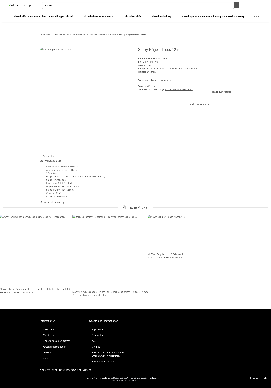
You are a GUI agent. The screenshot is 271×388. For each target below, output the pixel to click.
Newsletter (48, 352)
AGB (94, 340)
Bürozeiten (48, 329)
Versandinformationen (54, 346)
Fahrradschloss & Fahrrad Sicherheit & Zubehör (175, 68)
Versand (87, 369)
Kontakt (46, 358)
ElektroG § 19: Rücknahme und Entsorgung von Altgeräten (108, 354)
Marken (258, 16)
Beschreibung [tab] (50, 156)
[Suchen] (236, 5)
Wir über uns (49, 335)
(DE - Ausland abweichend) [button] (179, 89)
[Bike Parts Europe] (20, 5)
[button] (246, 5)
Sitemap (96, 346)
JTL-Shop (264, 378)
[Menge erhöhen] (179, 103)
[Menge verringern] (140, 103)
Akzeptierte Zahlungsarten (56, 340)
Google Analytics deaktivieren (100, 378)
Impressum (98, 329)
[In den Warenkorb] (42, 45)
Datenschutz (98, 335)
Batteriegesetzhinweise (104, 361)
